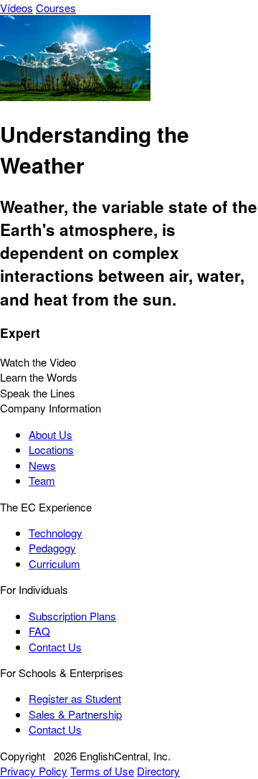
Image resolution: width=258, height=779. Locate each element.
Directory (158, 770)
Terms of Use (102, 770)
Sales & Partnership (75, 714)
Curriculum (54, 563)
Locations (51, 449)
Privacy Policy (33, 770)
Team (42, 480)
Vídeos (16, 7)
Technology (55, 532)
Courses (56, 7)
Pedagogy (52, 547)
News (42, 465)
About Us (50, 434)
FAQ (39, 630)
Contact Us (55, 646)
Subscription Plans (72, 615)
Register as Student (75, 698)
